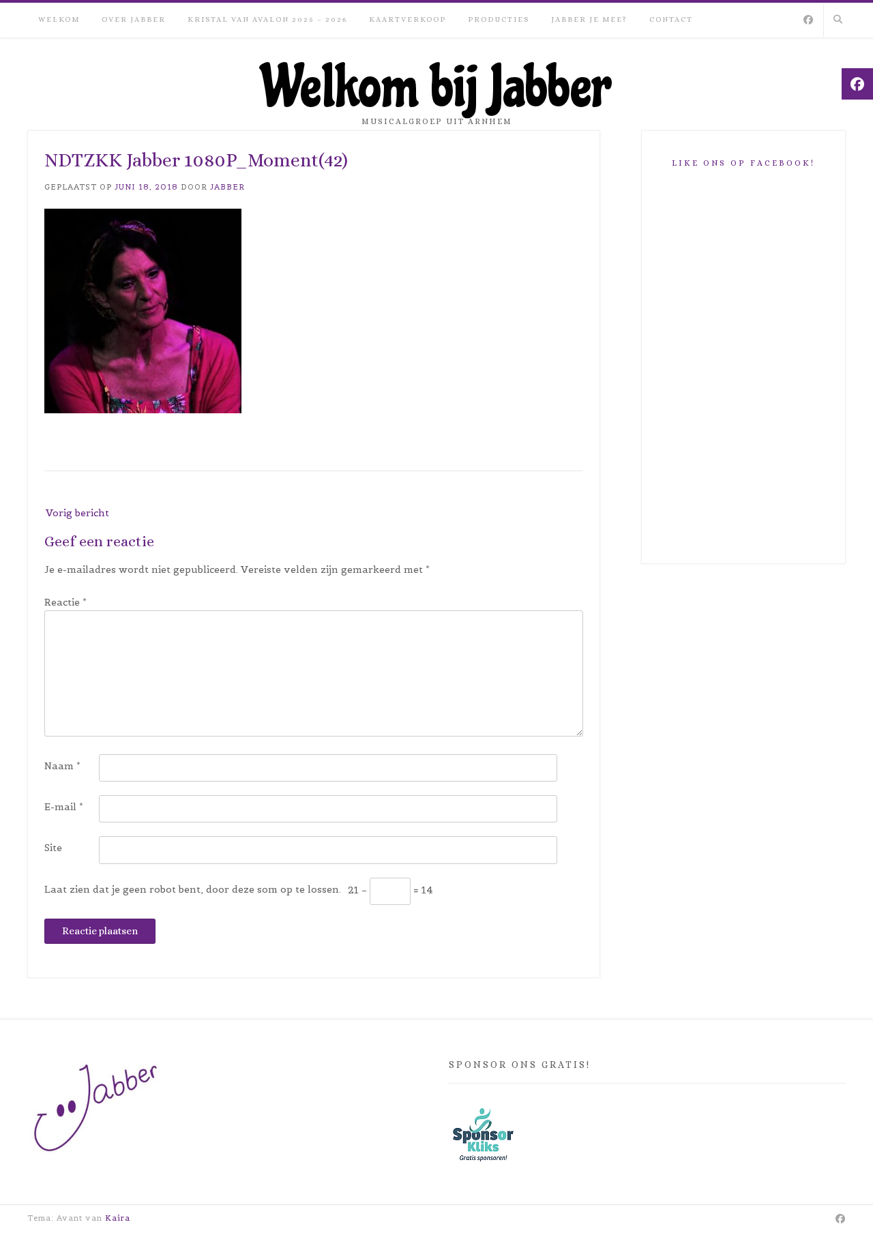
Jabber (227, 187)
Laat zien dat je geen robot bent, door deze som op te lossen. (192, 889)
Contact (671, 19)
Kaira (117, 1218)
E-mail (63, 807)
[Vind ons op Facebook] (808, 20)
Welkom (59, 19)
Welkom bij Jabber (436, 88)
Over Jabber (134, 19)
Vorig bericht (77, 513)
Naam (62, 766)
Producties (498, 19)
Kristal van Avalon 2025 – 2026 (267, 19)
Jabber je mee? (589, 19)
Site (53, 848)
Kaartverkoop (407, 19)
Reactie (65, 602)
